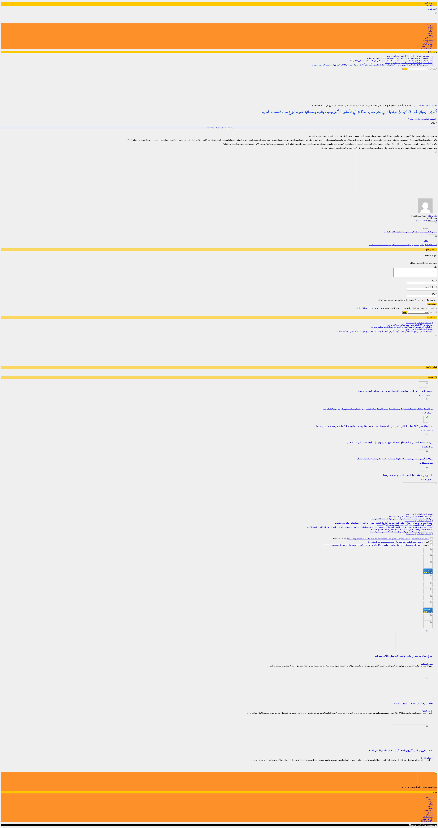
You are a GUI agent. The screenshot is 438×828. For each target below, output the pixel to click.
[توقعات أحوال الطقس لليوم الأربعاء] (428, 613)
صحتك (430, 35)
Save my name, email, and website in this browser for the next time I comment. (406, 300)
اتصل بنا (430, 5)
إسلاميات (429, 42)
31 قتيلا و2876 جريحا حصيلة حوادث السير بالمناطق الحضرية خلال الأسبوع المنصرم (402, 529)
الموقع (434, 294)
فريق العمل (428, 3)
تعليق (435, 267)
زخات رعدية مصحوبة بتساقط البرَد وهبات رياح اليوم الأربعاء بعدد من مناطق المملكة (401, 532)
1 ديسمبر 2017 (427, 395)
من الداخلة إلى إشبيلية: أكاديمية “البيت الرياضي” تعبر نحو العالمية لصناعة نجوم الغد (402, 327)
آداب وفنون (428, 37)
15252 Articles (432, 216)
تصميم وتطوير (431, 825)
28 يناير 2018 (428, 711)
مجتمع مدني (428, 40)
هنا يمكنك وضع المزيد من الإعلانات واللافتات (219, 127)
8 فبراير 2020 (428, 758)
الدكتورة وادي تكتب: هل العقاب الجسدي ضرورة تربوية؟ (408, 475)
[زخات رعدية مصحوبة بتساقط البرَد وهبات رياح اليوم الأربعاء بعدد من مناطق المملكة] (428, 607)
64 (420, 395)
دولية (431, 31)
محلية (430, 27)
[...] (268, 666)
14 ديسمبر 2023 (431, 119)
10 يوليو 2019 (428, 430)
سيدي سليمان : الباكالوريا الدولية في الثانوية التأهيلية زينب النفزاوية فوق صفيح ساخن (394, 391)
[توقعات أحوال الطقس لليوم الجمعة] (428, 553)
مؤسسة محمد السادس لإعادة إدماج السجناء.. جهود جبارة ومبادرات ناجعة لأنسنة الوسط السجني (390, 442)
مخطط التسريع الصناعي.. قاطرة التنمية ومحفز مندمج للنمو (413, 703)
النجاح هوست (416, 825)
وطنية (430, 29)
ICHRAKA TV (427, 48)
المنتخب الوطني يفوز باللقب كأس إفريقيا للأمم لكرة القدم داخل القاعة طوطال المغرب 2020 (400, 750)
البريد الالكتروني (431, 287)
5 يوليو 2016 (428, 447)
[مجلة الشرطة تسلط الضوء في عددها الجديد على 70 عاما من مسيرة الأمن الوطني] (428, 627)
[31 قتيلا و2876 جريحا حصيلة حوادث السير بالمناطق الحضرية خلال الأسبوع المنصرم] (428, 600)
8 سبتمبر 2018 (427, 463)
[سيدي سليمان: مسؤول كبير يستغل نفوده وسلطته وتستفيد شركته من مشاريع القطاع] (423, 454)
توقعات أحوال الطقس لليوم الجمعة (419, 323)
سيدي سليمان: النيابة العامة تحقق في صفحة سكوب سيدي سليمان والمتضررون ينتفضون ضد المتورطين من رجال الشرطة (378, 408)
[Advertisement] (219, 87)
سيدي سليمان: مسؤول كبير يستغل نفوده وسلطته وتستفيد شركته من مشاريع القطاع (395, 458)
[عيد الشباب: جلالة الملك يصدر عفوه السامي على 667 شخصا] (428, 560)
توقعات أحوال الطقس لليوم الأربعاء (419, 534)
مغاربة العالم (428, 44)
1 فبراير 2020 (428, 413)
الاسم (435, 281)
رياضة (430, 33)
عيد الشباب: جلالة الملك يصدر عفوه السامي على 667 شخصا (410, 325)
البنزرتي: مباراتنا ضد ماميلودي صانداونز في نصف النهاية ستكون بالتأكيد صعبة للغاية (404, 656)
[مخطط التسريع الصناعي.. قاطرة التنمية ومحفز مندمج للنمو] (409, 698)
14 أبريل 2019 (427, 664)
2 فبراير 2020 (428, 479)
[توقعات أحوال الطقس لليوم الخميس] (428, 573)
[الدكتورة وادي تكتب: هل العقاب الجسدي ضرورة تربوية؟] (423, 471)
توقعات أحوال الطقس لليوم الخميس (419, 329)
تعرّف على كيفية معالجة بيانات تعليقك (370, 308)
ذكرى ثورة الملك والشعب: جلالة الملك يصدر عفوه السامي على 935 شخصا (405, 525)
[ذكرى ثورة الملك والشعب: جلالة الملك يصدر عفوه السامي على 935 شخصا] (428, 586)
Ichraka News (420, 119)
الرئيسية (429, 24)
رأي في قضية (427, 46)
